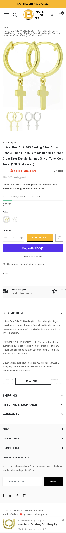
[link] (14, 121)
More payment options (33, 257)
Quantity (7, 230)
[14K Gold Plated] (6, 219)
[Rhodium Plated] (14, 219)
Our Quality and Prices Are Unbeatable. (33, 4)
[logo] (33, 14)
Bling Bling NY (9, 142)
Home (5, 27)
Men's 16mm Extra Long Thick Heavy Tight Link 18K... (39, 524)
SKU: (5, 177)
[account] (52, 14)
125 (9, 264)
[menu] (6, 14)
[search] (15, 14)
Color (6, 212)
